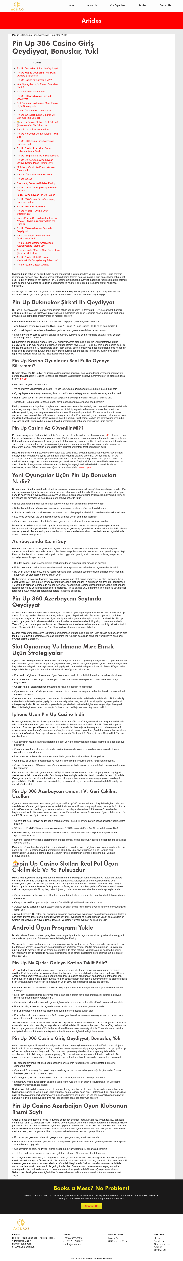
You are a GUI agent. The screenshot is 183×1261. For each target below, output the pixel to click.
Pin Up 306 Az (24, 179)
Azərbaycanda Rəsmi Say (31, 91)
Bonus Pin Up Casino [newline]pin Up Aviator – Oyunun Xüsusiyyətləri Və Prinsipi (37, 221)
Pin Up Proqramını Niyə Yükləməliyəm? (38, 155)
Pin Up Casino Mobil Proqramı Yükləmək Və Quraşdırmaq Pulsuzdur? (37, 259)
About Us (92, 5)
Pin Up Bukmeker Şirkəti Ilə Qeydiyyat (37, 68)
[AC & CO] (17, 6)
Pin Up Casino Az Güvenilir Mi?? (34, 80)
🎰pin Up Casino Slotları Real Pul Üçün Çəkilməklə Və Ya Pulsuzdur (38, 123)
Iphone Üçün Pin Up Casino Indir (34, 110)
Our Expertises (117, 5)
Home (71, 5)
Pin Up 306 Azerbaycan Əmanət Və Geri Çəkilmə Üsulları (36, 116)
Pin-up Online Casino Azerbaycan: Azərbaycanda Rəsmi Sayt (35, 244)
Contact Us (165, 5)
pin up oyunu (85, 467)
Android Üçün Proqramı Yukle (32, 129)
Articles (142, 5)
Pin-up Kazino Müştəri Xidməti (33, 264)
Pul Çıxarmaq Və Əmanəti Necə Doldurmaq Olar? (34, 237)
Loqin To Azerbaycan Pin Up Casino (36, 195)
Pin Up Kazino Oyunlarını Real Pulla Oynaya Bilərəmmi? (36, 74)
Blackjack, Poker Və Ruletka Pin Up (36, 183)
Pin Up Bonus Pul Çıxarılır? (31, 206)
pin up (23, 378)
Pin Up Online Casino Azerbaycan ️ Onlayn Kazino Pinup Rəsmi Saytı (35, 161)
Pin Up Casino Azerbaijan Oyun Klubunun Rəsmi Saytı (33, 150)
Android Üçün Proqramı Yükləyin (34, 174)
